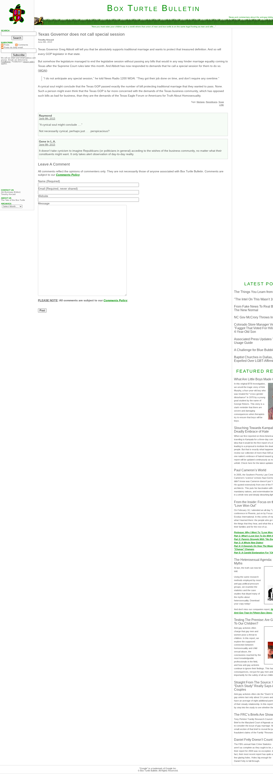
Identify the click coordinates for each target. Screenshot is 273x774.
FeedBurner (6, 62)
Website (43, 196)
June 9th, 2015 (47, 118)
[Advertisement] (17, 127)
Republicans (211, 102)
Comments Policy (68, 174)
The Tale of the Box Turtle (13, 200)
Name (42, 181)
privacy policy (29, 62)
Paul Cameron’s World (250, 470)
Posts (6, 45)
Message (44, 203)
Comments (23, 45)
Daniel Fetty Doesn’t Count (253, 739)
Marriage (201, 102)
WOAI (42, 70)
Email (41, 188)
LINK (221, 105)
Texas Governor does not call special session (81, 34)
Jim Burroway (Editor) (10, 192)
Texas (221, 102)
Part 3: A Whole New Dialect (248, 542)
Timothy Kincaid (8, 194)
